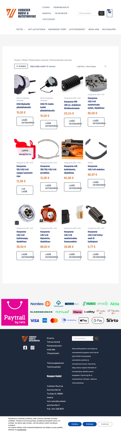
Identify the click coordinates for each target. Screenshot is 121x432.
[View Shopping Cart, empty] (109, 13)
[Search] (101, 13)
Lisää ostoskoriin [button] (27, 121)
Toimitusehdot (54, 367)
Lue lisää (24, 190)
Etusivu (17, 60)
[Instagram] (32, 347)
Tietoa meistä (53, 341)
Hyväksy (75, 424)
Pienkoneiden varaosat (38, 60)
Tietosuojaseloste (55, 363)
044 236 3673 (58, 408)
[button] (24, 29)
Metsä (24, 60)
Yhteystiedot (53, 353)
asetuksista (21, 430)
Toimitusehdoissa (78, 383)
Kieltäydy (89, 424)
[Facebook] (25, 347)
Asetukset (105, 424)
